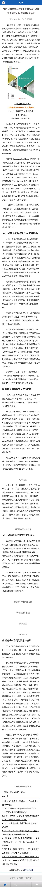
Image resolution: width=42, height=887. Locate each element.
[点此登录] (28, 870)
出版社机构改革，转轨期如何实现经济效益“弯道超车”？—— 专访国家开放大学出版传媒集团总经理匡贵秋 (20, 860)
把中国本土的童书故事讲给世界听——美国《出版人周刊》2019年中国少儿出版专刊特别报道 (20, 842)
